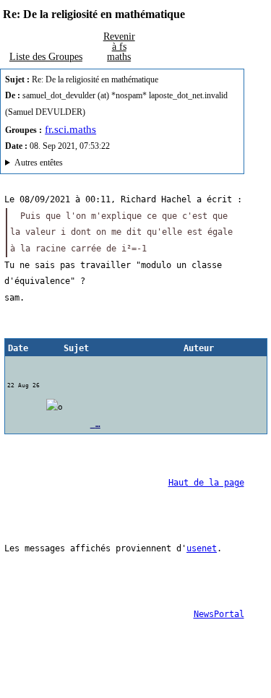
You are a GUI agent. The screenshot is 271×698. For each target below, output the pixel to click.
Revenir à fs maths (119, 46)
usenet (201, 548)
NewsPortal (219, 614)
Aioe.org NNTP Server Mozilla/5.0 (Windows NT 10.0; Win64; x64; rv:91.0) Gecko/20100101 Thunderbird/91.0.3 (108, 164)
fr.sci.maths (70, 129)
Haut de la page (206, 483)
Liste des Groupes (45, 56)
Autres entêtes (38, 163)
